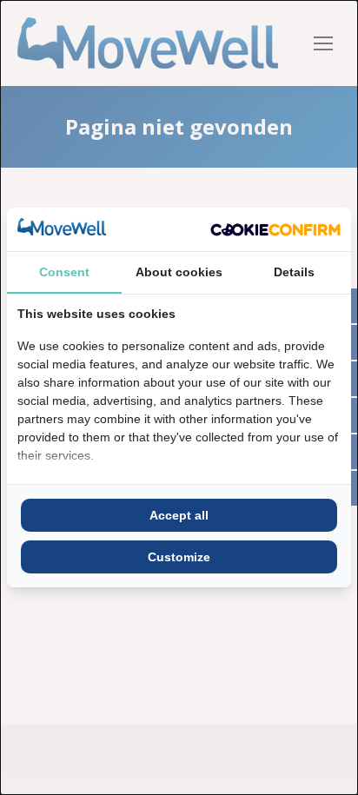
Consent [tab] (64, 272)
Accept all (179, 515)
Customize (179, 557)
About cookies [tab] (179, 272)
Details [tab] (294, 272)
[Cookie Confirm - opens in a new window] (275, 229)
